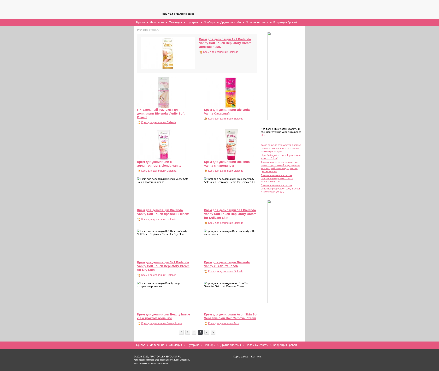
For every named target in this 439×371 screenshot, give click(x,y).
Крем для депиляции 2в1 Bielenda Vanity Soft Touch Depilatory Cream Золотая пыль (225, 43)
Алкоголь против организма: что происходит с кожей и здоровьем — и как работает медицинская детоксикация (280, 167)
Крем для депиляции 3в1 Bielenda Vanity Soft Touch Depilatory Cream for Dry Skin (163, 266)
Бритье (140, 22)
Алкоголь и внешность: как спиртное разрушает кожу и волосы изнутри (277, 178)
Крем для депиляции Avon (223, 323)
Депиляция (157, 22)
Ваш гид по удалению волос (178, 13)
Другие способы (230, 22)
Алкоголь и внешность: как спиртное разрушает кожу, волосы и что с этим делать (281, 188)
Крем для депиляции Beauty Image (161, 323)
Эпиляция (175, 22)
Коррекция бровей (285, 22)
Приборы (210, 22)
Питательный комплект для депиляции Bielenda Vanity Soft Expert (161, 113)
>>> (263, 135)
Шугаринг (193, 22)
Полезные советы (257, 22)
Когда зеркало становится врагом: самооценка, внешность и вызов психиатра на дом (281, 148)
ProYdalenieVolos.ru (148, 29)
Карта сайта (240, 356)
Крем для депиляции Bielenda (220, 51)
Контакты (256, 356)
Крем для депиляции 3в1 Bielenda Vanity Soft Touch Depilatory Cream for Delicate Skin (230, 213)
